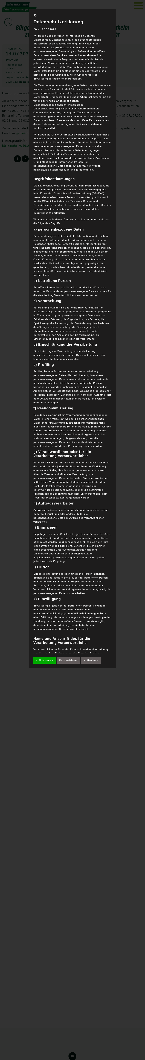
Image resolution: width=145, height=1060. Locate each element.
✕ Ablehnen (91, 660)
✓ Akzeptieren (44, 660)
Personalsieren (68, 660)
